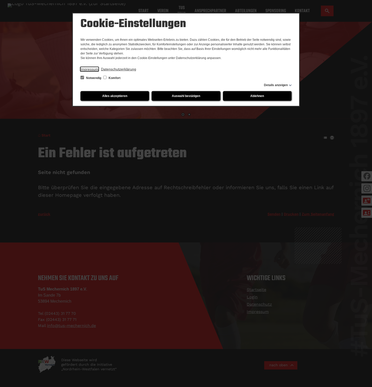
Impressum (89, 69)
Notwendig (93, 78)
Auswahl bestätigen (186, 96)
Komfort (114, 78)
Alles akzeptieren (114, 96)
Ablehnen (257, 96)
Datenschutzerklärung (118, 69)
